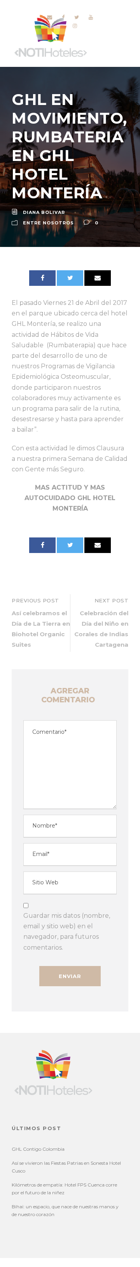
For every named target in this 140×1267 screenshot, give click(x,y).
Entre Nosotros (48, 223)
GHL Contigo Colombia (38, 1149)
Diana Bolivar (44, 212)
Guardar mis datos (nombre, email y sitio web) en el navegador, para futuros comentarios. (66, 931)
